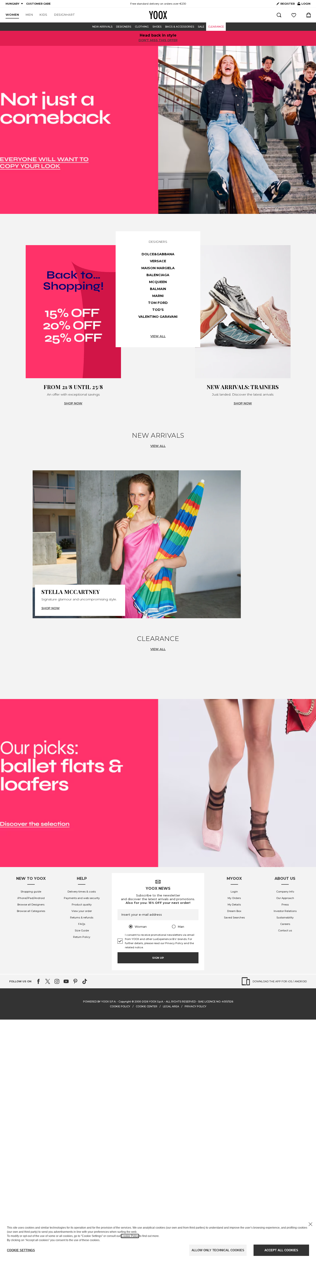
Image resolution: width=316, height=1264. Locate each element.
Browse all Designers (30, 904)
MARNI (158, 296)
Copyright (124, 1001)
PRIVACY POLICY (195, 1006)
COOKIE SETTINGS (21, 1250)
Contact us (285, 930)
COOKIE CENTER (146, 1006)
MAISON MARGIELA (158, 268)
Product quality (82, 904)
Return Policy (81, 937)
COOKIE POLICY (120, 1006)
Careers (285, 924)
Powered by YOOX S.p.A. (99, 1001)
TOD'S (158, 310)
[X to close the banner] (310, 1224)
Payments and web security (82, 898)
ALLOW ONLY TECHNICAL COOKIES (218, 1250)
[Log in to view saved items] (293, 15)
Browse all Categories (31, 911)
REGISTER (287, 3)
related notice (134, 947)
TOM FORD (158, 303)
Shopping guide (31, 891)
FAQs (81, 924)
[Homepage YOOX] (158, 15)
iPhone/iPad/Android (31, 898)
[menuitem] (12, 15)
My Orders (234, 898)
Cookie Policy (130, 1236)
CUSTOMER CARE (38, 3)
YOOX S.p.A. (156, 1001)
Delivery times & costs (82, 891)
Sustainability (285, 917)
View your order (81, 911)
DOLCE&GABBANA (158, 254)
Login (234, 891)
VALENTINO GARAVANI (157, 317)
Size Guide (82, 930)
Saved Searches (234, 917)
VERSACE (158, 261)
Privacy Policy (174, 943)
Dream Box (234, 911)
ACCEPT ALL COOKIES (281, 1250)
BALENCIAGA (157, 275)
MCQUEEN (158, 282)
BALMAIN (158, 289)
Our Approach (285, 898)
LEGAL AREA (171, 1006)
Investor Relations (285, 911)
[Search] (279, 15)
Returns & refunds (81, 917)
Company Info (285, 891)
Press (285, 904)
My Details (234, 904)
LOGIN (303, 4)
